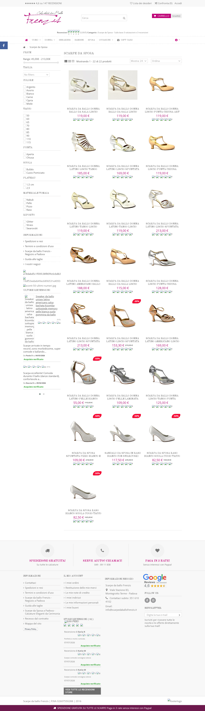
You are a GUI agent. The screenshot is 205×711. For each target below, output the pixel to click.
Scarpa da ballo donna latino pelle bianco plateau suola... (83, 399)
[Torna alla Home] (24, 47)
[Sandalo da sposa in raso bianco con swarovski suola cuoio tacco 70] (122, 429)
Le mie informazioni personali (82, 602)
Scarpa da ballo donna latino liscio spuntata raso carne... (83, 341)
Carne (29, 97)
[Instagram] (153, 600)
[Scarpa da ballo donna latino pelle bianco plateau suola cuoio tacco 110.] (83, 372)
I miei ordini (72, 582)
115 (28, 142)
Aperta (30, 154)
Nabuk (30, 199)
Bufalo (30, 169)
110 (28, 139)
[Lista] (69, 61)
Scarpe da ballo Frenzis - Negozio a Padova (38, 253)
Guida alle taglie (34, 259)
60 (27, 118)
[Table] (73, 61)
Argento (30, 86)
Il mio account (73, 576)
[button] (50, 40)
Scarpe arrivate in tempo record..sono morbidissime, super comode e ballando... (42, 348)
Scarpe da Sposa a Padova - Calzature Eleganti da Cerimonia (42, 612)
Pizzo (29, 206)
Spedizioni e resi (34, 241)
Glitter (29, 221)
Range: (27, 59)
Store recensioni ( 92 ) (78, 619)
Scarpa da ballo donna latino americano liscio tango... (162, 341)
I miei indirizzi (73, 597)
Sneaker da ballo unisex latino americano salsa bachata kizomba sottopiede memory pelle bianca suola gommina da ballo (46, 305)
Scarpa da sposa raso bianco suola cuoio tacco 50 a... (83, 513)
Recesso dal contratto (37, 618)
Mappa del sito (33, 623)
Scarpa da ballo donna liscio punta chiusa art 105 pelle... (162, 112)
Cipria (29, 100)
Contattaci (30, 582)
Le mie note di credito (78, 592)
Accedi (178, 3)
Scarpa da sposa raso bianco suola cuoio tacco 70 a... (162, 456)
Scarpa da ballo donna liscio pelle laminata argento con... (122, 399)
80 (27, 129)
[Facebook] (147, 600)
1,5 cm (30, 184)
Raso (29, 209)
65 (27, 122)
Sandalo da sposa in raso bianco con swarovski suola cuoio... (123, 456)
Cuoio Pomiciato (35, 172)
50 (27, 115)
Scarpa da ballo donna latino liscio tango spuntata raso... (83, 169)
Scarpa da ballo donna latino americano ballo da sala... (83, 284)
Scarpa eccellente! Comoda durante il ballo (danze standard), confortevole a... (41, 376)
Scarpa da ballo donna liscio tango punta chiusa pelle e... (162, 399)
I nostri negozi (33, 264)
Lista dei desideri (142, 3)
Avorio (30, 90)
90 (27, 135)
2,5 (28, 187)
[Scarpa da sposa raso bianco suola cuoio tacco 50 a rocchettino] (83, 486)
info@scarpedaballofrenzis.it (121, 609)
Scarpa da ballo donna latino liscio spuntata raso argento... (122, 169)
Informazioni (32, 235)
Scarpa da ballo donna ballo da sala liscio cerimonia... (83, 112)
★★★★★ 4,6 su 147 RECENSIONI (43, 3)
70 (27, 125)
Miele (29, 103)
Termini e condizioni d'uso (39, 246)
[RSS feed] (72, 621)
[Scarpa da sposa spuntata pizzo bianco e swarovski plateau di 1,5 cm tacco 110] (83, 429)
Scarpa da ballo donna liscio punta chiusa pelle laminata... (162, 284)
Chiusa (30, 157)
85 (27, 132)
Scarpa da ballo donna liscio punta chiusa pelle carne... (162, 169)
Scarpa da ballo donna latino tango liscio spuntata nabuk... (83, 227)
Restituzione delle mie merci (81, 587)
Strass (29, 225)
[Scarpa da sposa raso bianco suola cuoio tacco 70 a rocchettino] (162, 429)
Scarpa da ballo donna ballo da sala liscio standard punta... (122, 284)
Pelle (29, 203)
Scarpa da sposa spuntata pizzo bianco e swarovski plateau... (83, 456)
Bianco (30, 93)
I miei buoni (72, 607)
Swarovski (32, 228)
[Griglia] (66, 61)
